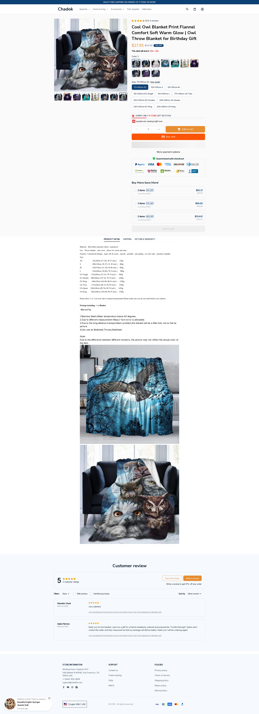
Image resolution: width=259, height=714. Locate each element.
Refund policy (161, 690)
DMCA (111, 685)
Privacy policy (161, 670)
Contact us (113, 670)
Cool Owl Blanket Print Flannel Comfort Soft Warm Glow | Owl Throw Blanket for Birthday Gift (125, 612)
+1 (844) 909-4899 (71, 679)
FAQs (111, 680)
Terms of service (162, 675)
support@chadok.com (72, 682)
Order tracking (115, 675)
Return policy (160, 685)
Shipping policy (161, 680)
